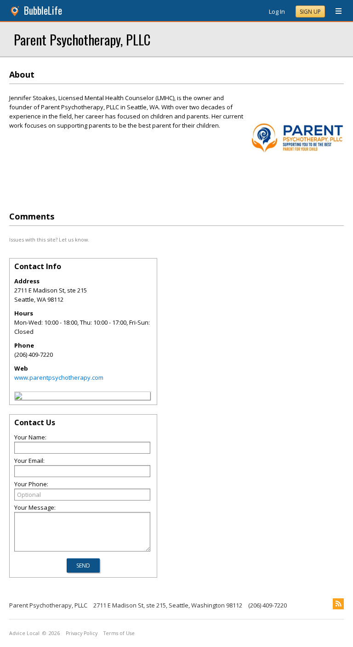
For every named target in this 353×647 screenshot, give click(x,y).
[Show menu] (335, 11)
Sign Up (310, 12)
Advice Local (24, 633)
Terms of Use (119, 633)
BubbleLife (43, 10)
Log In (277, 11)
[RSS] (338, 603)
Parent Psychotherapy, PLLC (82, 39)
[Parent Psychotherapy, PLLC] (18, 397)
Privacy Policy (81, 633)
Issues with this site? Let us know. (49, 239)
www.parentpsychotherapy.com (58, 377)
